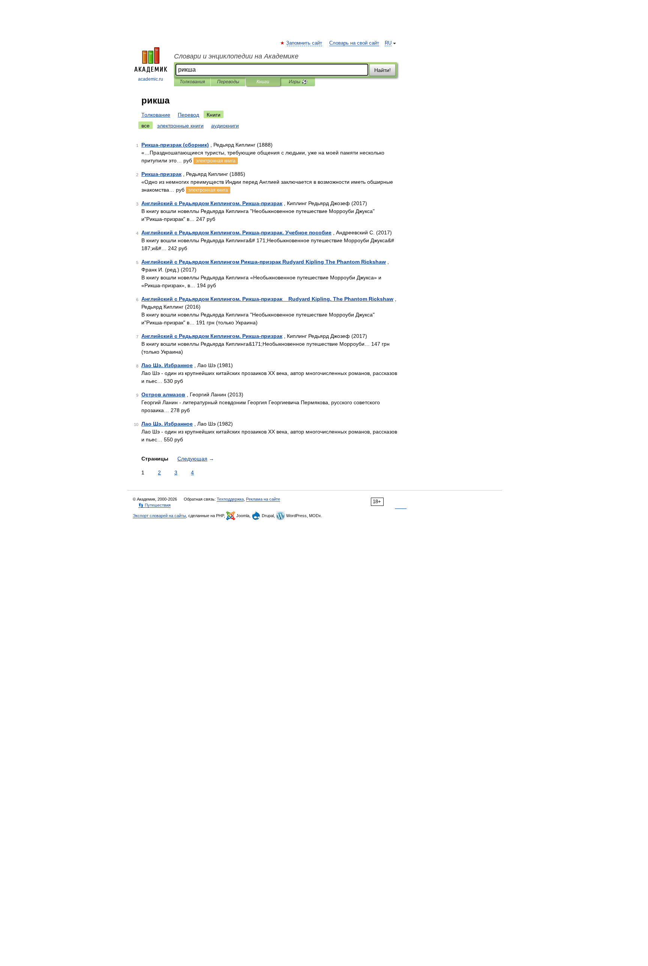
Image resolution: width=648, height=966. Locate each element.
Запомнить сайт (304, 43)
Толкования (192, 81)
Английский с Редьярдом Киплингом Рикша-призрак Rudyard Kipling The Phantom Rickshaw (263, 262)
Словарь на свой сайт (354, 43)
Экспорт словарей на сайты (159, 515)
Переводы (228, 81)
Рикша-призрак (161, 174)
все (145, 126)
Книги (262, 81)
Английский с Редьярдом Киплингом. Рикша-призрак (211, 203)
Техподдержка (230, 499)
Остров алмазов (163, 395)
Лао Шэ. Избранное (167, 365)
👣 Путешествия (154, 505)
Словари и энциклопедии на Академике (236, 56)
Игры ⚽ (298, 81)
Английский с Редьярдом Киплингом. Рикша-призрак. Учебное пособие (236, 233)
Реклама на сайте (263, 499)
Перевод (188, 115)
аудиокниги (225, 126)
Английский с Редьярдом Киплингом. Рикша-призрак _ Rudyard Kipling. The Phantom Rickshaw (267, 299)
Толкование (155, 115)
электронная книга (216, 161)
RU (388, 43)
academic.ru (150, 79)
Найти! (382, 70)
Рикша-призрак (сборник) (175, 145)
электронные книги (180, 126)
